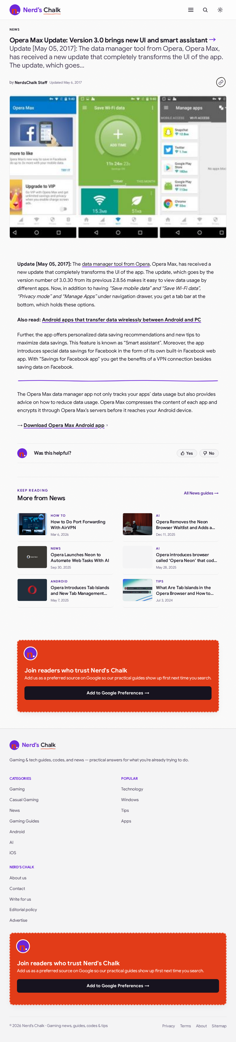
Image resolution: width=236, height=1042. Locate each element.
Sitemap (219, 1026)
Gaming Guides (24, 821)
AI (11, 842)
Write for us (20, 899)
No (211, 453)
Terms (185, 1026)
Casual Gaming (24, 799)
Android (17, 831)
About (201, 1026)
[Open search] (205, 9)
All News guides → (201, 493)
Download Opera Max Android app (64, 425)
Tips (125, 810)
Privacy (168, 1026)
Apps (126, 821)
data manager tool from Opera (116, 264)
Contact (17, 888)
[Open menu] (191, 10)
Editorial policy (23, 909)
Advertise (18, 920)
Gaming (17, 789)
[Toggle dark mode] (220, 9)
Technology (132, 789)
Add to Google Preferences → (118, 693)
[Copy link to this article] (221, 82)
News (14, 29)
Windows (130, 799)
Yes (189, 453)
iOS (12, 852)
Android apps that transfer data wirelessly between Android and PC (121, 320)
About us (17, 877)
